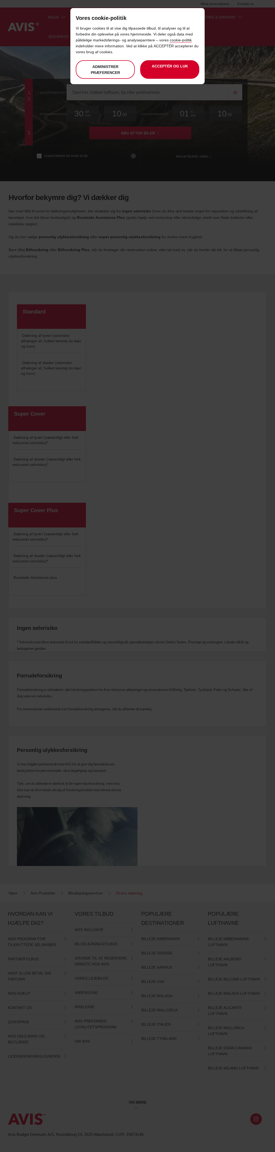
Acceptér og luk (170, 66)
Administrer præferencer (105, 69)
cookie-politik (181, 39)
